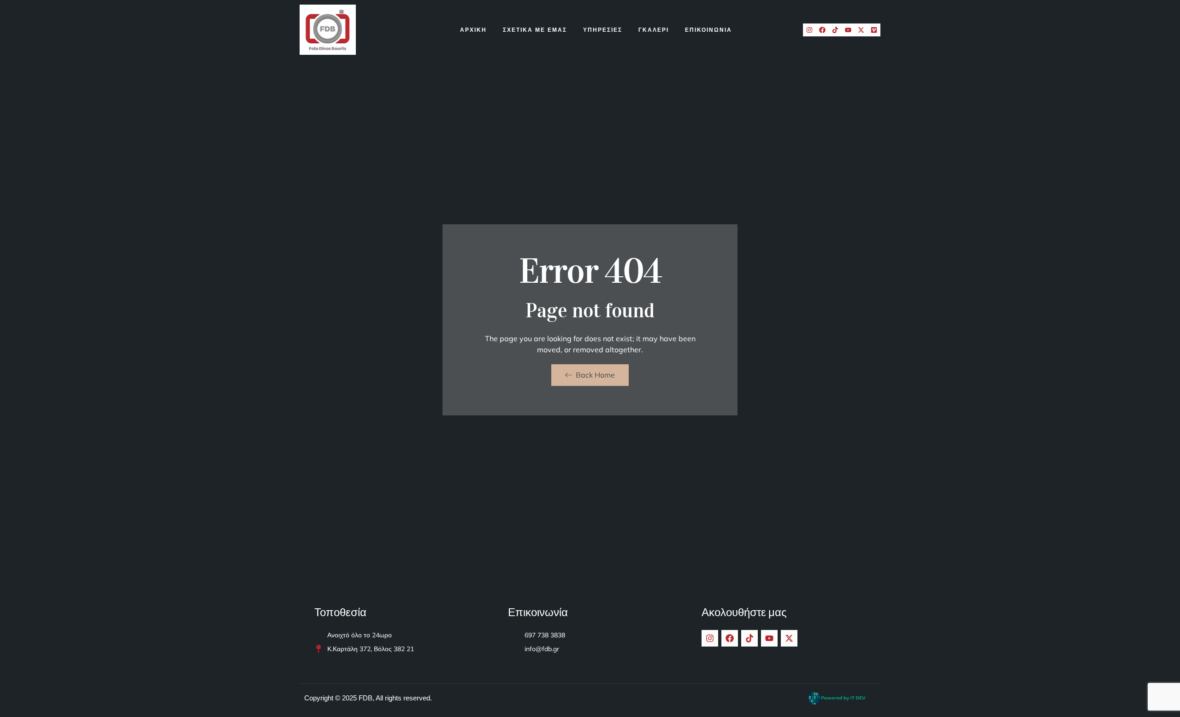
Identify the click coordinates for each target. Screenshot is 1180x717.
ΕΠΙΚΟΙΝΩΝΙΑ (708, 29)
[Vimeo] (873, 29)
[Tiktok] (835, 29)
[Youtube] (848, 29)
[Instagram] (809, 29)
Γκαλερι (653, 29)
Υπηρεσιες (602, 29)
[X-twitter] (861, 29)
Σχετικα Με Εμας (535, 29)
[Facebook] (822, 29)
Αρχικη (473, 29)
